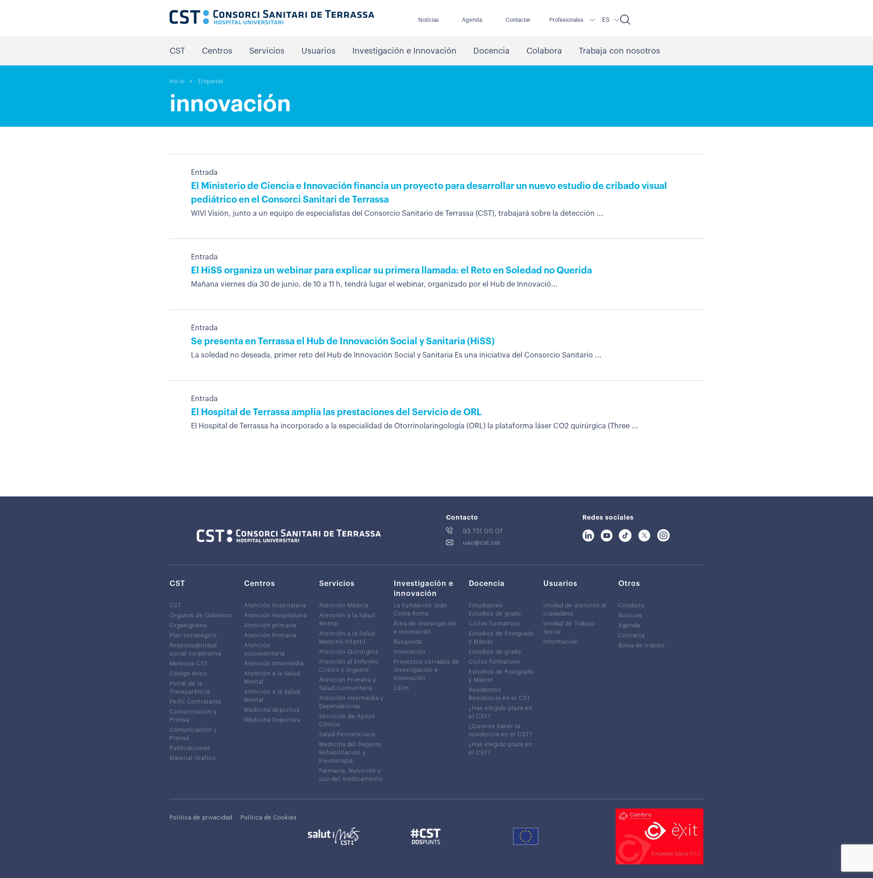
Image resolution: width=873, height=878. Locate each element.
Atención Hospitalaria (275, 615)
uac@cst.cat (482, 543)
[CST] (272, 18)
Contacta (631, 635)
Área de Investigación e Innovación (425, 628)
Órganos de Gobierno (201, 615)
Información (560, 642)
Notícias (428, 20)
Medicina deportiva (272, 710)
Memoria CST (189, 663)
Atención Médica (343, 605)
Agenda (472, 20)
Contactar (518, 20)
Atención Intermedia (274, 663)
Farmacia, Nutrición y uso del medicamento (350, 775)
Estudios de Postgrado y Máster (501, 638)
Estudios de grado (495, 613)
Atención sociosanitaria (264, 649)
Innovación (410, 652)
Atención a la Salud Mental (272, 678)
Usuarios (318, 51)
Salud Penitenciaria (347, 734)
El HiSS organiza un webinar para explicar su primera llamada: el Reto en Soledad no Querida (391, 270)
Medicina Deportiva (272, 720)
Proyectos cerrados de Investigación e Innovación (426, 670)
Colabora (544, 51)
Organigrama (188, 625)
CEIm (401, 688)
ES (606, 20)
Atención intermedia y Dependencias (351, 702)
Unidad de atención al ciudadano (575, 609)
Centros (217, 51)
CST (177, 51)
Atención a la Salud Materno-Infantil (347, 638)
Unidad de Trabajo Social (569, 628)
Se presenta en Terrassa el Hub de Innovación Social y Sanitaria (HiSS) (343, 341)
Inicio (177, 81)
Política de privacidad (201, 817)
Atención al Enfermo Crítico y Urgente (349, 666)
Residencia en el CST (500, 698)
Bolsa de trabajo (641, 645)
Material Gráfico (193, 758)
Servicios (267, 51)
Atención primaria (270, 625)
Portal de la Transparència (190, 687)
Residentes (485, 690)
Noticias (630, 615)
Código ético (188, 673)
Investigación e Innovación (404, 51)
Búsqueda (408, 642)
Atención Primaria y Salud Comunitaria (347, 684)
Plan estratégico (193, 635)
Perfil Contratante (195, 701)
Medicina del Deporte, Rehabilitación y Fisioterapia (351, 753)
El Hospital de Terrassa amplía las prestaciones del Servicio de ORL (336, 412)
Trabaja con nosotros (619, 51)
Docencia (491, 51)
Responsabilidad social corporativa (195, 649)
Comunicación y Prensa (193, 716)
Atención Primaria (270, 635)
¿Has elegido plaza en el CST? (500, 712)
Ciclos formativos (494, 623)
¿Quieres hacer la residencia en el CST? (500, 730)
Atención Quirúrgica (348, 652)
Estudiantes (486, 605)
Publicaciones (190, 748)
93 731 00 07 (483, 531)
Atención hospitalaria (275, 605)
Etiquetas (211, 81)
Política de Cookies (269, 817)
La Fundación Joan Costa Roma (420, 609)
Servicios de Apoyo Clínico (347, 720)
